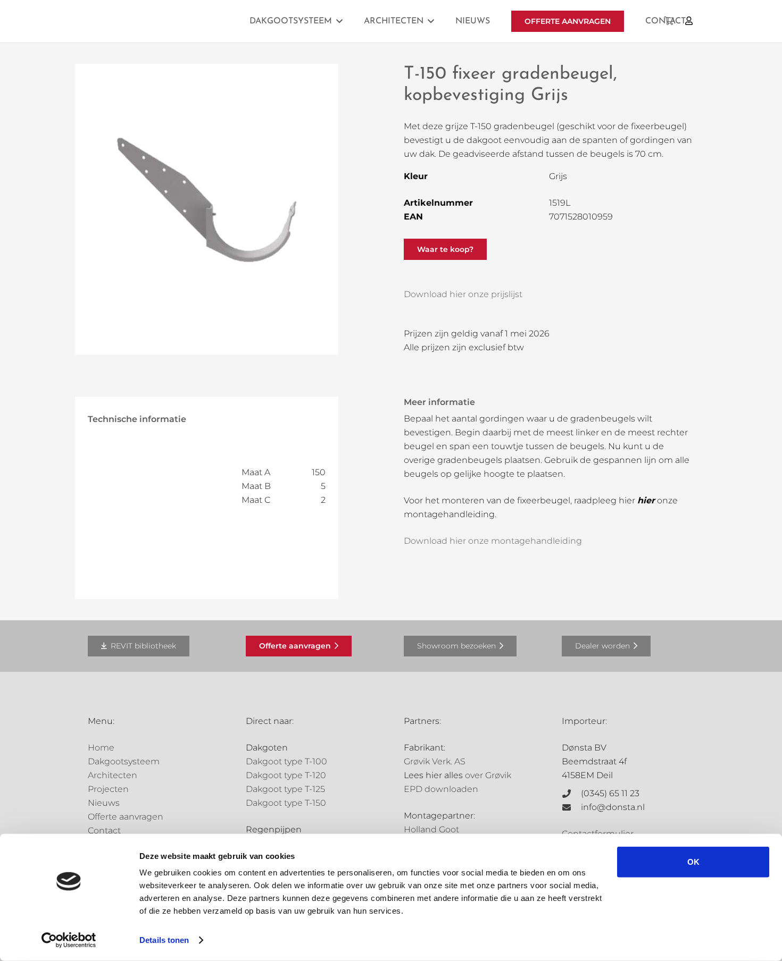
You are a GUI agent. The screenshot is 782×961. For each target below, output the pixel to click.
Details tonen (164, 940)
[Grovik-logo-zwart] (196, 21)
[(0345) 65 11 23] (571, 793)
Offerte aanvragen (125, 817)
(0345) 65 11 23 (610, 793)
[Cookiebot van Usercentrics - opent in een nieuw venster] (68, 940)
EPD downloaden (441, 789)
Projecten (108, 789)
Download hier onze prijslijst (463, 294)
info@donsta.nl (613, 807)
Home (101, 748)
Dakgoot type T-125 (285, 789)
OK (693, 861)
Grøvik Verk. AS (434, 761)
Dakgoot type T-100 (286, 761)
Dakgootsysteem (124, 761)
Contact (104, 830)
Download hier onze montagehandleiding (493, 541)
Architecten (112, 775)
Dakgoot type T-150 (286, 803)
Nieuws (104, 803)
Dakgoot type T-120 (286, 775)
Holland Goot (431, 829)
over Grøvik (488, 775)
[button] (339, 21)
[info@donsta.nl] (571, 807)
